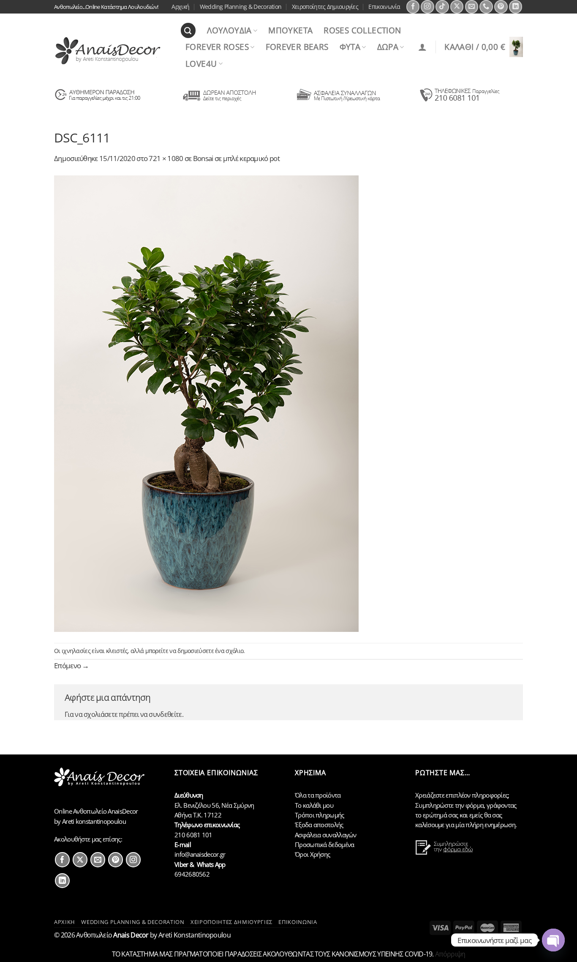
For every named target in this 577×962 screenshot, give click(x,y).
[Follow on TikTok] (442, 7)
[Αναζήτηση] (188, 30)
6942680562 (192, 874)
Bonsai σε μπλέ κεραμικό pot (236, 158)
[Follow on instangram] (133, 859)
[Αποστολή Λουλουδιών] (98, 101)
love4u (201, 63)
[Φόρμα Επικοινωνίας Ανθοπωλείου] (445, 852)
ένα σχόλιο (229, 651)
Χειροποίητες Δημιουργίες (325, 7)
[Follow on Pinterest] (501, 7)
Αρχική (180, 7)
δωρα (388, 46)
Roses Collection (362, 30)
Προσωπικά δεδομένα (324, 844)
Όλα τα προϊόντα (318, 795)
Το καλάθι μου (314, 805)
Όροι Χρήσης (312, 854)
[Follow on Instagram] (427, 7)
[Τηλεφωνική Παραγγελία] (459, 101)
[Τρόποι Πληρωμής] (338, 101)
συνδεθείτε (165, 714)
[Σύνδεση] (422, 47)
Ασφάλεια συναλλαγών (326, 835)
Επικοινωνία (384, 7)
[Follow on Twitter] (80, 859)
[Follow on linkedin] (62, 880)
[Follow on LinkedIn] (516, 7)
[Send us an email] (472, 7)
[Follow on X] (457, 7)
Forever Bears (297, 46)
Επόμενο (71, 665)
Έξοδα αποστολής (319, 824)
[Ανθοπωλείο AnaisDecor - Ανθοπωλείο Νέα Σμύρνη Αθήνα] (110, 50)
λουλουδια (229, 30)
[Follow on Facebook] (413, 7)
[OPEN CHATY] (553, 940)
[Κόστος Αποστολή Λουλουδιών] (218, 101)
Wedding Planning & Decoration (241, 7)
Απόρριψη (450, 954)
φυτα (350, 46)
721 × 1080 (166, 158)
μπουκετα (290, 30)
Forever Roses (217, 46)
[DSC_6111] (206, 402)
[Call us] (486, 7)
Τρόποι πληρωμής (319, 815)
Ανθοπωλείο (112, 935)
